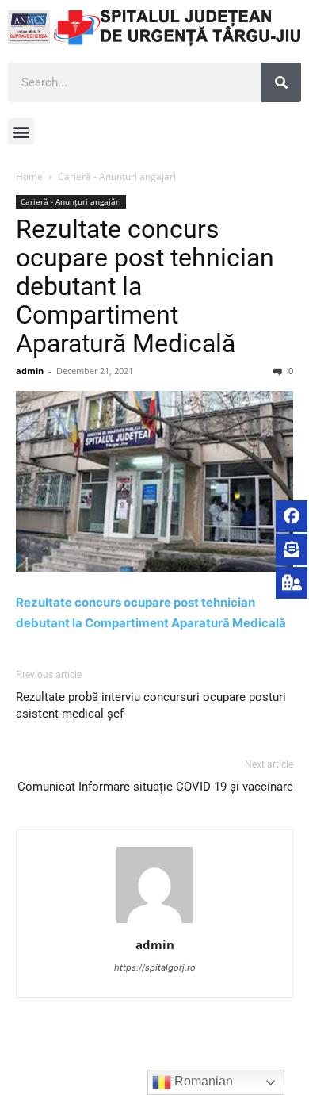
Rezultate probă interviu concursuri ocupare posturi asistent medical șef (151, 705)
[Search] (281, 82)
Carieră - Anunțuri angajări (117, 176)
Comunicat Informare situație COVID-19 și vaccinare (155, 786)
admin (30, 371)
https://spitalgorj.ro (155, 967)
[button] (21, 131)
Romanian (202, 1081)
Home (29, 176)
